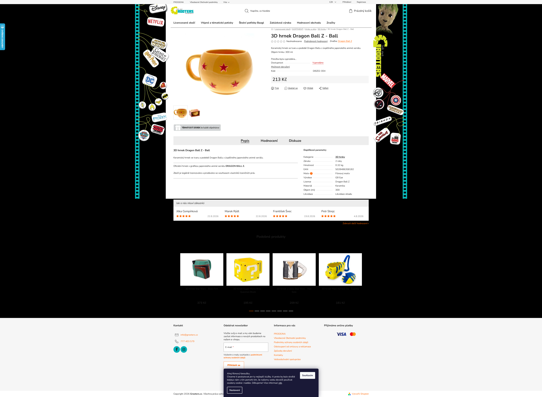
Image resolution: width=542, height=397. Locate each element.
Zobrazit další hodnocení (355, 223)
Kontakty (278, 355)
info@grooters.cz (189, 334)
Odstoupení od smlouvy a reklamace (292, 346)
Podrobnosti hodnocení (316, 41)
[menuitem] (184, 23)
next (366, 281)
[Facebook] (176, 349)
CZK (331, 2)
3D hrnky (340, 157)
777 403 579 (187, 341)
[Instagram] (184, 349)
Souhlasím (307, 375)
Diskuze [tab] (295, 140)
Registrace (361, 2)
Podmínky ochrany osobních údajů (291, 342)
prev (175, 281)
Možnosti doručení (280, 66)
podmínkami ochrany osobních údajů (243, 356)
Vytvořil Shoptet (360, 393)
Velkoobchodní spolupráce (287, 359)
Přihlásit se (233, 365)
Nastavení (234, 390)
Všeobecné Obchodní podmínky (204, 2)
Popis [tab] (245, 140)
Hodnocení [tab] (269, 140)
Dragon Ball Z (345, 41)
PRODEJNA (178, 2)
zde (280, 383)
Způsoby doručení (283, 350)
